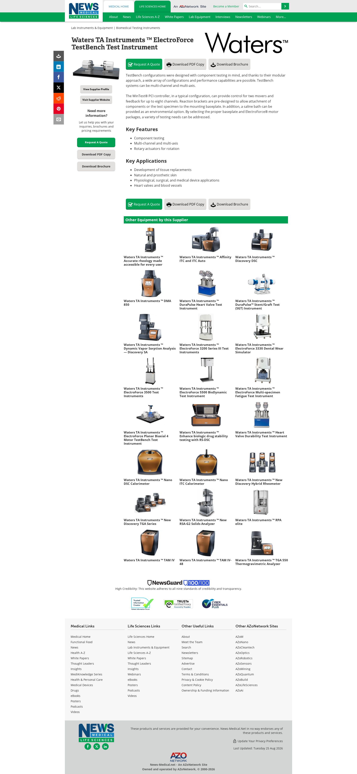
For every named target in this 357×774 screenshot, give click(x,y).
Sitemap (187, 658)
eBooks (75, 696)
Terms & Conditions (195, 674)
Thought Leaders (82, 663)
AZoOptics (243, 653)
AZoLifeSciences (247, 685)
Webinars (134, 674)
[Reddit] (59, 98)
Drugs (75, 690)
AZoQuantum (245, 674)
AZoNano (242, 642)
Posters (76, 701)
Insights (76, 669)
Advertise (188, 663)
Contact (187, 669)
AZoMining (243, 669)
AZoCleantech (245, 647)
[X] (59, 87)
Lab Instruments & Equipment (92, 28)
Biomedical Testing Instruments (138, 28)
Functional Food (82, 642)
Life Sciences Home (152, 6)
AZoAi (239, 690)
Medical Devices (82, 685)
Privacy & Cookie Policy (197, 680)
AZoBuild (242, 680)
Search (186, 647)
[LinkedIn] (59, 66)
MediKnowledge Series (86, 674)
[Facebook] (59, 77)
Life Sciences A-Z (139, 653)
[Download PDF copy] (59, 56)
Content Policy (191, 685)
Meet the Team (192, 642)
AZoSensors (244, 663)
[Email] (59, 119)
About (186, 637)
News (74, 647)
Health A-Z (78, 653)
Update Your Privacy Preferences (260, 741)
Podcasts (77, 706)
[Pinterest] (59, 109)
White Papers (80, 658)
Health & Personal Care (87, 680)
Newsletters (190, 653)
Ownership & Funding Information (205, 690)
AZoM (239, 637)
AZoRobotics (244, 658)
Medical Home (119, 6)
